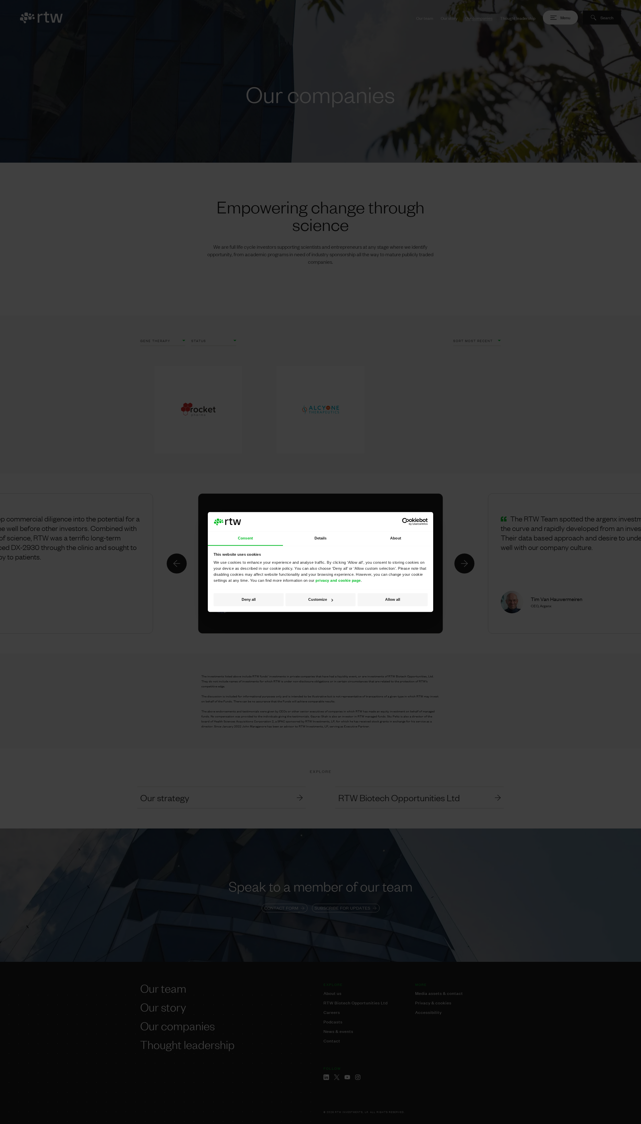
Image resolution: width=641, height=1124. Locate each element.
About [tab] (395, 538)
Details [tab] (320, 538)
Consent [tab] (245, 538)
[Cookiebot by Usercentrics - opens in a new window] (406, 521)
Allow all (392, 600)
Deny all (249, 600)
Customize (317, 600)
